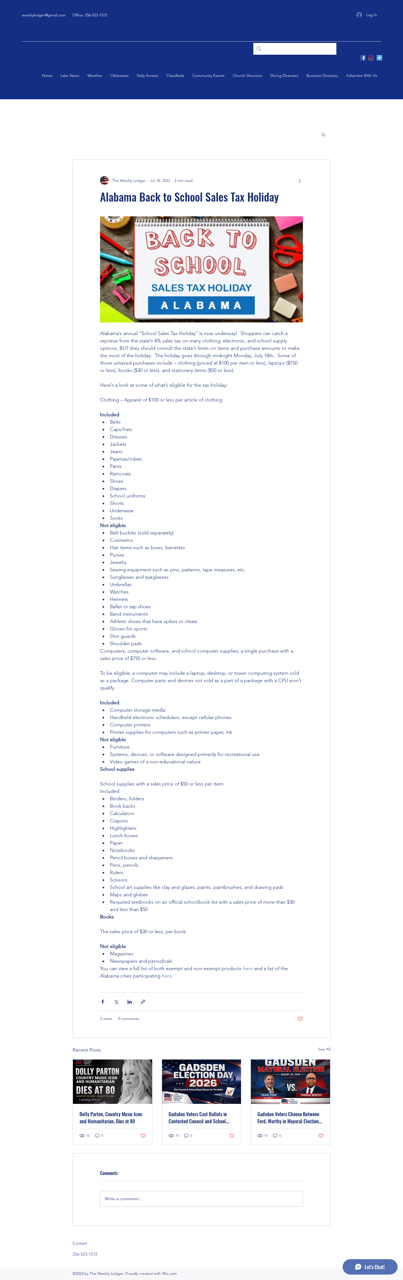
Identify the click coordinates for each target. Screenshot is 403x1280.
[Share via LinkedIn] (129, 1001)
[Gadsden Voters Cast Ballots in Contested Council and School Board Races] (201, 1082)
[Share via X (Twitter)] (116, 1001)
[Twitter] (379, 57)
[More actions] (299, 180)
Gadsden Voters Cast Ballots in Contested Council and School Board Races (198, 1117)
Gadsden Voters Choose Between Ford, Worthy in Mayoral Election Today (288, 1117)
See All (324, 1049)
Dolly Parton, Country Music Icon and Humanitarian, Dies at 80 (111, 1117)
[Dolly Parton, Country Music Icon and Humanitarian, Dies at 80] (112, 1082)
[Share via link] (143, 1001)
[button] (323, 134)
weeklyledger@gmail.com (44, 15)
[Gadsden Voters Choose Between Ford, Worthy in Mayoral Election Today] (290, 1082)
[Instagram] (371, 57)
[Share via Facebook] (102, 1001)
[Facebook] (363, 57)
